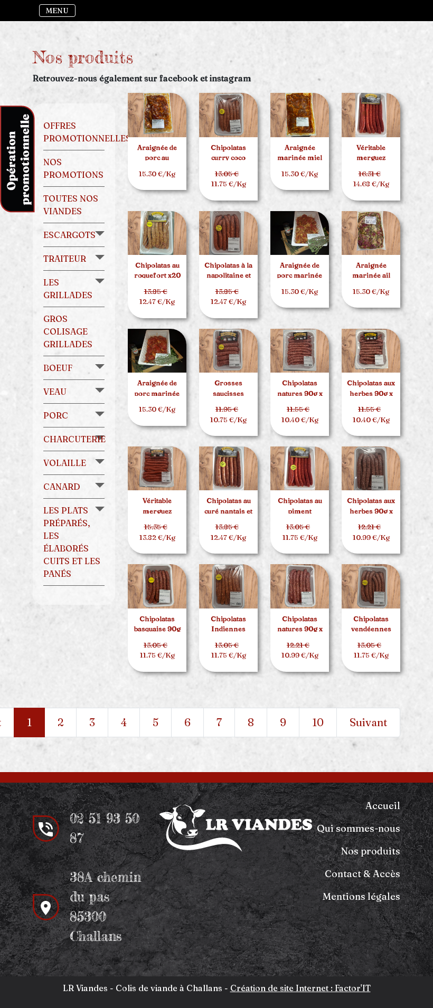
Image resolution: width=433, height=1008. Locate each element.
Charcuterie (74, 439)
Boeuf (57, 368)
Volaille (64, 463)
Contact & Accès (362, 874)
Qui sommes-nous (358, 828)
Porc (55, 415)
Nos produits (370, 851)
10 (318, 722)
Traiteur (64, 258)
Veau (55, 391)
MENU (57, 10)
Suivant (368, 722)
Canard (61, 486)
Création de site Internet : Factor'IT (300, 988)
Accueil (382, 806)
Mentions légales (361, 896)
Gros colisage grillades (67, 331)
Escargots (69, 235)
